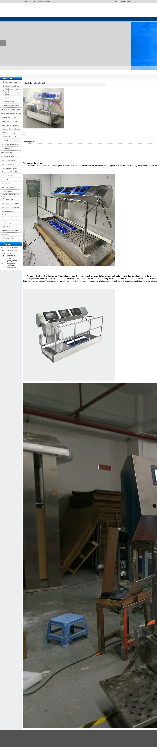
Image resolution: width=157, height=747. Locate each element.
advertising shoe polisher (9, 211)
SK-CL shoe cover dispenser (10, 121)
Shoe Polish (5, 215)
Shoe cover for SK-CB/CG (9, 172)
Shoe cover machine (10, 101)
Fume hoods (5, 234)
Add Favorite (46, 1)
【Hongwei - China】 (29, 1)
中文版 (117, 1)
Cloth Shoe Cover (7, 191)
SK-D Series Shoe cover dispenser (11, 109)
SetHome (39, 1)
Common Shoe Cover (8, 180)
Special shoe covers (7, 152)
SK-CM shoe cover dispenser (10, 125)
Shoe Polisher (9, 199)
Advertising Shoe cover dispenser (11, 129)
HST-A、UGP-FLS (10, 238)
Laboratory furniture (10, 223)
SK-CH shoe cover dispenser (10, 133)
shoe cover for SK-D (7, 176)
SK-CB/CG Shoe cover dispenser (11, 141)
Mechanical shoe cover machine (10, 105)
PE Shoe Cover (6, 184)
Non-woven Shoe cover (8, 187)
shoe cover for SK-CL (8, 156)
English (128, 1)
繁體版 (123, 1)
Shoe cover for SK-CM (8, 160)
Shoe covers (8, 148)
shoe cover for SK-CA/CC (9, 168)
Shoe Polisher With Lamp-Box (10, 207)
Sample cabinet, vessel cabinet (10, 230)
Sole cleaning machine (11, 82)
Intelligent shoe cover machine (10, 117)
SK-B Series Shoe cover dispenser (11, 113)
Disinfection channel (10, 98)
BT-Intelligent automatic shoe (10, 144)
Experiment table (6, 227)
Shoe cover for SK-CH (8, 164)
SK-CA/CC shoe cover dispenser (11, 137)
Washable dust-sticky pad (12, 86)
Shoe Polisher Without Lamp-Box (11, 203)
